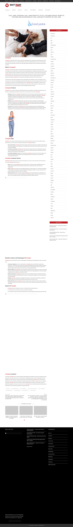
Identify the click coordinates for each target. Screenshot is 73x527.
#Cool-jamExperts (42, 388)
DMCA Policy (50, 456)
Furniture (52, 96)
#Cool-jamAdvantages (14, 388)
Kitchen (52, 124)
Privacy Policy (50, 443)
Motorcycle (52, 140)
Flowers (52, 87)
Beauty (52, 47)
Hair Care (52, 105)
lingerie (52, 133)
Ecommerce (53, 68)
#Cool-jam (7, 388)
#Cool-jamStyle (33, 390)
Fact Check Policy (51, 446)
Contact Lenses (53, 59)
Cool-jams (8, 58)
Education (52, 73)
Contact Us (50, 435)
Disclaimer (50, 438)
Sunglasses (53, 196)
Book (51, 49)
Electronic (52, 75)
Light (51, 131)
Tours (52, 203)
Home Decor (53, 115)
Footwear (52, 91)
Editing (52, 70)
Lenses (52, 126)
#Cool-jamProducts (25, 390)
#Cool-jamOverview (17, 390)
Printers (52, 168)
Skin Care (52, 187)
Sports (52, 194)
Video (52, 208)
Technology (53, 201)
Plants (52, 166)
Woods (52, 215)
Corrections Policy (51, 454)
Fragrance (52, 94)
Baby (51, 40)
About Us (49, 433)
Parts (51, 154)
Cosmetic (52, 63)
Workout (52, 217)
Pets (51, 161)
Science (52, 175)
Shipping (52, 180)
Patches (52, 159)
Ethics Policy (50, 448)
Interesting (52, 119)
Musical (52, 143)
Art (51, 38)
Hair (51, 103)
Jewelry (52, 122)
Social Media (53, 189)
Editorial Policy (50, 451)
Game (52, 98)
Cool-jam (28, 258)
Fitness (52, 84)
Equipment (52, 80)
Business (52, 52)
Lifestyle (52, 129)
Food (51, 89)
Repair (52, 173)
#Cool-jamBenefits (23, 388)
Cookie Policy (50, 459)
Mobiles (52, 138)
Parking (52, 152)
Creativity (52, 66)
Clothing (52, 56)
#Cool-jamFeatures (9, 390)
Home (52, 112)
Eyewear (52, 82)
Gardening (52, 101)
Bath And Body (53, 45)
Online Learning (53, 145)
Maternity (52, 136)
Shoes (52, 182)
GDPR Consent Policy (51, 464)
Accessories (53, 33)
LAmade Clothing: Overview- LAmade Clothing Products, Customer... (12, 417)
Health (52, 108)
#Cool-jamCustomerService (32, 388)
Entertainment (53, 77)
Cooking (52, 61)
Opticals (52, 147)
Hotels (52, 117)
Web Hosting (53, 210)
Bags (51, 42)
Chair (51, 54)
